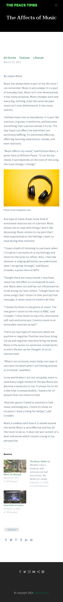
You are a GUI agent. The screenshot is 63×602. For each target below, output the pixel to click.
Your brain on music (14, 505)
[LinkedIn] (26, 539)
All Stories (10, 57)
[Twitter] (11, 539)
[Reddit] (31, 539)
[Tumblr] (21, 539)
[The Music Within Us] (43, 474)
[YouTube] (33, 571)
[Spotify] (42, 571)
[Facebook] (6, 539)
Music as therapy (12, 474)
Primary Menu (56, 5)
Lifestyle (38, 57)
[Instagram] (29, 571)
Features (24, 57)
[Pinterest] (16, 539)
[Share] (38, 571)
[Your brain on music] (15, 496)
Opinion (12, 529)
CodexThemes (41, 592)
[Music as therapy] (15, 466)
